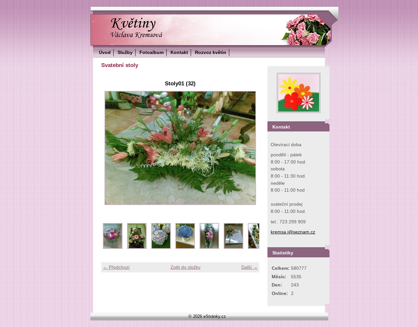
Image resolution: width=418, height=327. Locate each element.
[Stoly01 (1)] (112, 247)
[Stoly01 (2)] (137, 247)
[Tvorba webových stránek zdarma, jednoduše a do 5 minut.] (228, 317)
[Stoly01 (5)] (209, 247)
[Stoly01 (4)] (185, 247)
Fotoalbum (151, 52)
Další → (249, 267)
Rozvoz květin (210, 52)
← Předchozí (116, 267)
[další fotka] (248, 148)
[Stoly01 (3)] (161, 247)
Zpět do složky (185, 267)
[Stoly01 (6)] (233, 247)
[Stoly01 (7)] (257, 247)
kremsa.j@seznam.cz (293, 231)
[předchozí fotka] (111, 148)
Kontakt (179, 52)
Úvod (105, 52)
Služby (125, 52)
